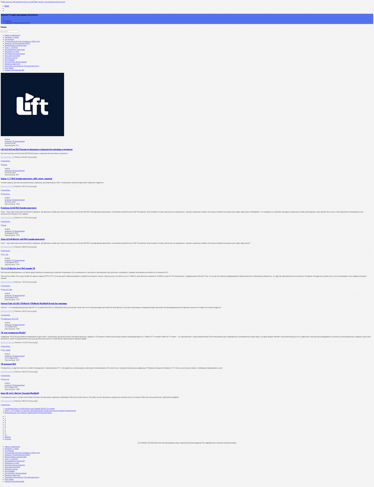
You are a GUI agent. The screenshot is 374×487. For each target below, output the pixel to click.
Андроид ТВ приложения (15, 141)
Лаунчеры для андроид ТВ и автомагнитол (22, 66)
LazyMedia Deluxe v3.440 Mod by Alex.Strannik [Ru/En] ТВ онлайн (30, 409)
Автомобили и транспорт (15, 50)
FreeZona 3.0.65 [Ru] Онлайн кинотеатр (19, 208)
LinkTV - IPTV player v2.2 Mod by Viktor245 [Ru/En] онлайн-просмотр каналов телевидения (40, 411)
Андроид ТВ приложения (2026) (17, 43)
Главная (8, 21)
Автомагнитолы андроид (15, 54)
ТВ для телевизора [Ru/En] (13, 333)
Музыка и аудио (11, 58)
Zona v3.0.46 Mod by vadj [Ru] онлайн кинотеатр (23, 239)
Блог (7, 6)
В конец (8, 439)
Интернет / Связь (12, 37)
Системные (9, 39)
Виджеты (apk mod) (12, 64)
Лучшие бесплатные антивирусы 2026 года (22, 41)
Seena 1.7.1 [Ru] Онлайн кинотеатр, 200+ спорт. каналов (26, 178)
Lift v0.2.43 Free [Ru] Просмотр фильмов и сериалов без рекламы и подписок (37, 149)
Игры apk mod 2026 (12, 56)
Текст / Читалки (11, 47)
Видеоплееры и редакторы (16, 45)
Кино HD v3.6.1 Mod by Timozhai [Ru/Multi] (20, 393)
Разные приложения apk (14, 70)
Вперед (8, 437)
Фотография (10, 60)
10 (6, 435)
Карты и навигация (12, 35)
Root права (9, 68)
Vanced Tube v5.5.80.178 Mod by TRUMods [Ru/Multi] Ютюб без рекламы (34, 303)
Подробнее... (6, 161)
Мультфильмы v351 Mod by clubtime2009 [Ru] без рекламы (28, 413)
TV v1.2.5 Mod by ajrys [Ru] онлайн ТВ (18, 268)
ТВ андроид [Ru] (8, 364)
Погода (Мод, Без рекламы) (16, 62)
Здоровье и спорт (12, 52)
